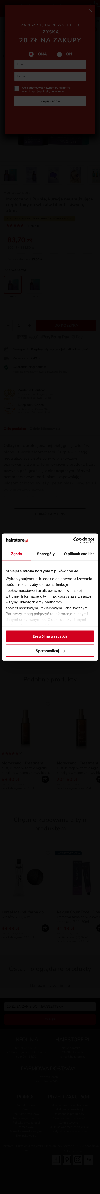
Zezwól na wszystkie (50, 636)
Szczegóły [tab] (46, 554)
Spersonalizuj (47, 650)
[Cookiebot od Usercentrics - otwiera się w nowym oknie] (73, 540)
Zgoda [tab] (16, 554)
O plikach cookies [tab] (79, 554)
